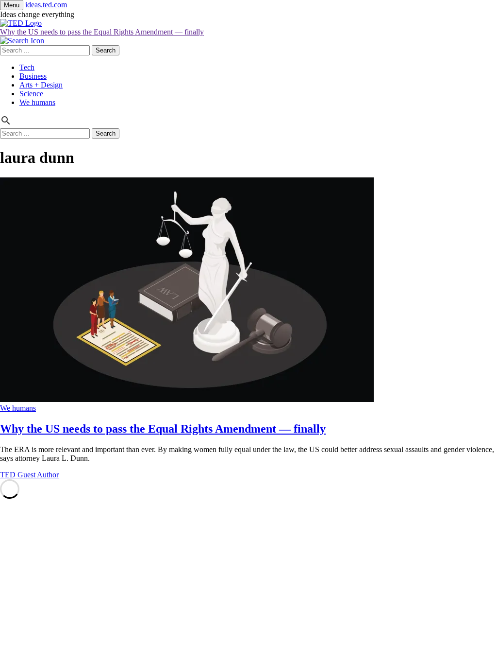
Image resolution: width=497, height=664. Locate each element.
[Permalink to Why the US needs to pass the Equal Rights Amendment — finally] (187, 399)
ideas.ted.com (46, 4)
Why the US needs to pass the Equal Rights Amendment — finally (102, 32)
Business (33, 76)
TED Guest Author (29, 475)
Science (31, 93)
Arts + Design (41, 85)
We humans (37, 102)
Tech (26, 67)
